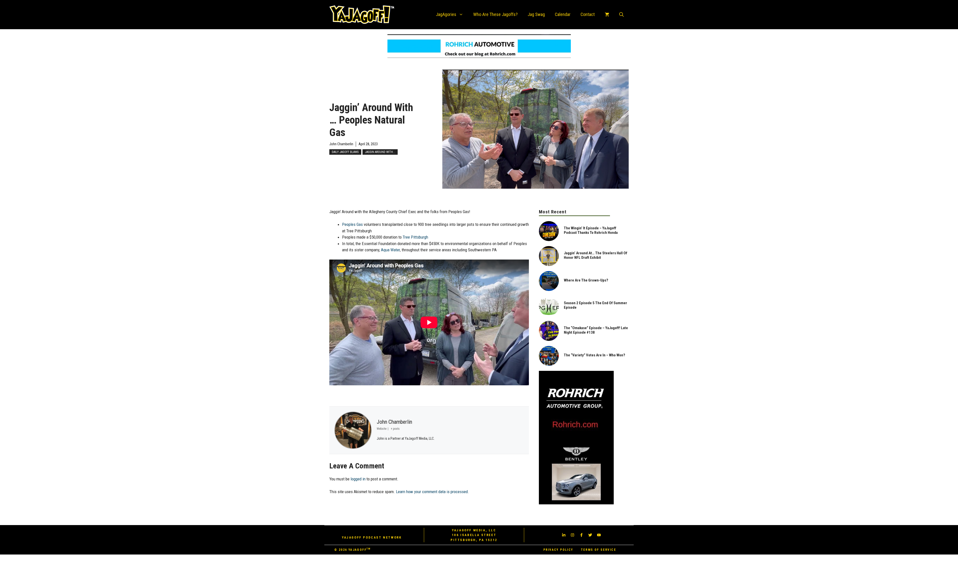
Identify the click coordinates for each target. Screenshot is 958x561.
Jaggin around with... (380, 152)
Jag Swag (536, 14)
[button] (621, 14)
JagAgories (446, 14)
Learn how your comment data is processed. (432, 491)
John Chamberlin (341, 144)
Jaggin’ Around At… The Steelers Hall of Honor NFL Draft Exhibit (595, 255)
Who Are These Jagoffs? (495, 14)
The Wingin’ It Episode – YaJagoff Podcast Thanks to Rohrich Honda (591, 230)
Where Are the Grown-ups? (586, 280)
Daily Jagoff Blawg (345, 152)
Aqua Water (390, 249)
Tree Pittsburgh (415, 237)
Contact (588, 14)
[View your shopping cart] (607, 14)
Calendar (563, 14)
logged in (358, 478)
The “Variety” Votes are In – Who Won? (594, 355)
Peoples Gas (352, 224)
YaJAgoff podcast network (371, 537)
